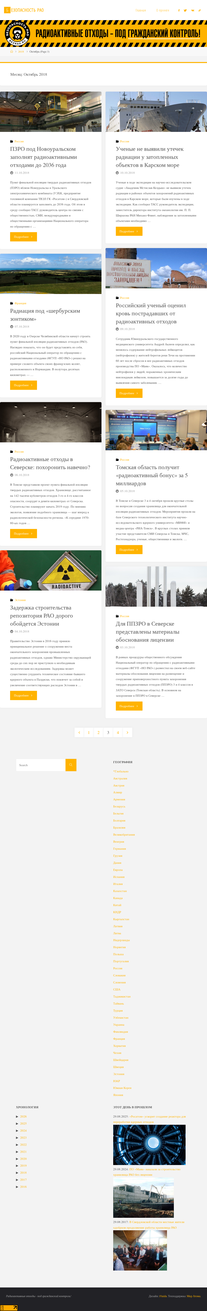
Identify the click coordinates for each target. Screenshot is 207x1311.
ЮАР (116, 1081)
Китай (117, 905)
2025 (23, 1123)
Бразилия (119, 827)
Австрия (118, 785)
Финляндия (120, 1032)
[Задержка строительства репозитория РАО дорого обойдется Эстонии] (50, 581)
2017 (23, 1180)
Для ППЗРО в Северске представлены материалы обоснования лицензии (147, 631)
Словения (119, 982)
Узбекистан (120, 1017)
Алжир (117, 792)
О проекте (162, 10)
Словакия (119, 975)
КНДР (117, 912)
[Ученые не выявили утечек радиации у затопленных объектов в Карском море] (156, 124)
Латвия (118, 926)
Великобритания (124, 834)
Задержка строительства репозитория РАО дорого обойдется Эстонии (41, 615)
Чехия (117, 1053)
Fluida (163, 1296)
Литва (117, 933)
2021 (23, 1152)
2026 (23, 1116)
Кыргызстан (121, 919)
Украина (118, 1024)
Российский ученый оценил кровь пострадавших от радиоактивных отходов (151, 313)
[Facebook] (179, 10)
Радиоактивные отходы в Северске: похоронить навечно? (50, 463)
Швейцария (120, 1060)
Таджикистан (122, 996)
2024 (23, 1130)
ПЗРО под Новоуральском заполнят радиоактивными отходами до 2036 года (43, 157)
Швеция (118, 1067)
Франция (20, 303)
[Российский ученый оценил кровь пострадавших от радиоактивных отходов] (156, 286)
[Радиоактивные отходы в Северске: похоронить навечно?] (50, 435)
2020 (23, 1159)
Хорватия (119, 1046)
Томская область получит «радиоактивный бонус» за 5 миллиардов (152, 475)
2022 (23, 1144)
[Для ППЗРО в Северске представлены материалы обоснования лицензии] (156, 600)
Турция (118, 1010)
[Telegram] (199, 10)
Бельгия (118, 813)
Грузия (117, 856)
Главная (141, 10)
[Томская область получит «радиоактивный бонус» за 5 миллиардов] (156, 448)
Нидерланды (121, 940)
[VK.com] (192, 10)
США (116, 989)
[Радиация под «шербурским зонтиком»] (50, 287)
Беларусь (119, 806)
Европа (118, 870)
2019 (23, 1165)
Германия (119, 848)
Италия (118, 884)
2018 (21, 51)
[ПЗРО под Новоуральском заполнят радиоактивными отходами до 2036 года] (50, 125)
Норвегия (119, 947)
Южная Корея (122, 1088)
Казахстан (120, 891)
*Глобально (121, 771)
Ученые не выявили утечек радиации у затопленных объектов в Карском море (150, 157)
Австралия (120, 778)
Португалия (121, 961)
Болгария (119, 820)
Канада (118, 898)
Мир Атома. (194, 1296)
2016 (23, 1187)
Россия (19, 141)
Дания (117, 863)
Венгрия (118, 841)
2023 (23, 1137)
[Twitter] (185, 10)
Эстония (20, 600)
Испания (119, 877)
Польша (118, 954)
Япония (118, 1095)
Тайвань (118, 1003)
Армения (119, 799)
